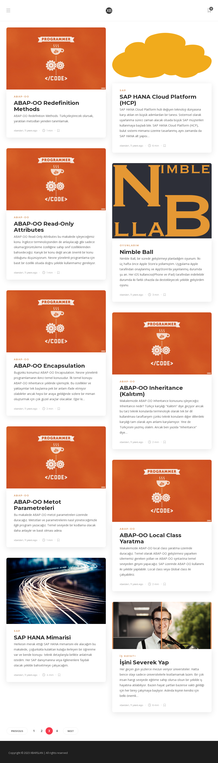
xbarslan (18, 130)
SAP (123, 90)
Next (70, 731)
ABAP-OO (21, 96)
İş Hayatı (128, 656)
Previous (17, 731)
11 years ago (30, 130)
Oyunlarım (129, 245)
